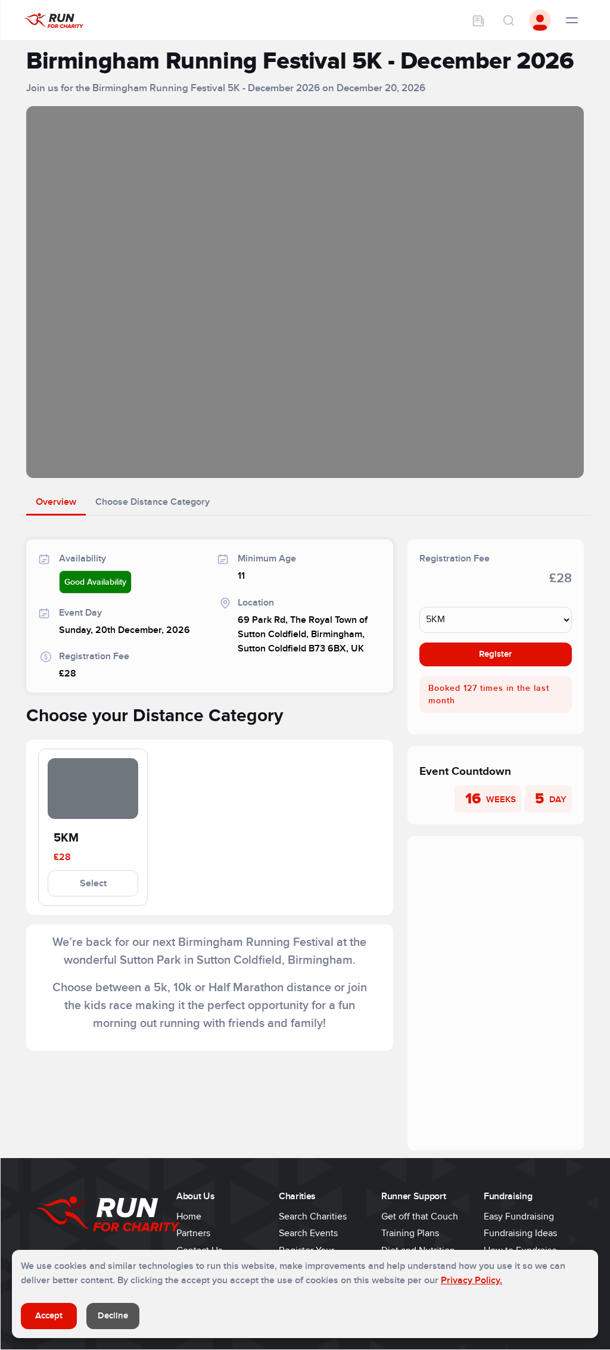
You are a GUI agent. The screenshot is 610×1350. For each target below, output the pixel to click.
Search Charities (313, 1216)
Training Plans (410, 1233)
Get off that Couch (419, 1216)
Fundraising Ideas (520, 1233)
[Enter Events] (478, 20)
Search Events (308, 1233)
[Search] (508, 20)
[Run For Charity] (53, 20)
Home (188, 1216)
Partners (193, 1233)
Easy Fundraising (519, 1216)
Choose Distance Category (152, 502)
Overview (56, 502)
